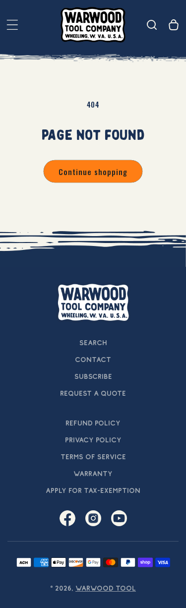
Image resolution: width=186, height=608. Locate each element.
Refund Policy (93, 423)
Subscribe (93, 376)
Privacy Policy (93, 440)
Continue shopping (93, 171)
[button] (12, 25)
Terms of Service (93, 457)
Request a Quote (93, 393)
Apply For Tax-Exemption (93, 490)
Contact (93, 360)
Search (93, 343)
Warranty (93, 474)
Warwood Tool (105, 588)
